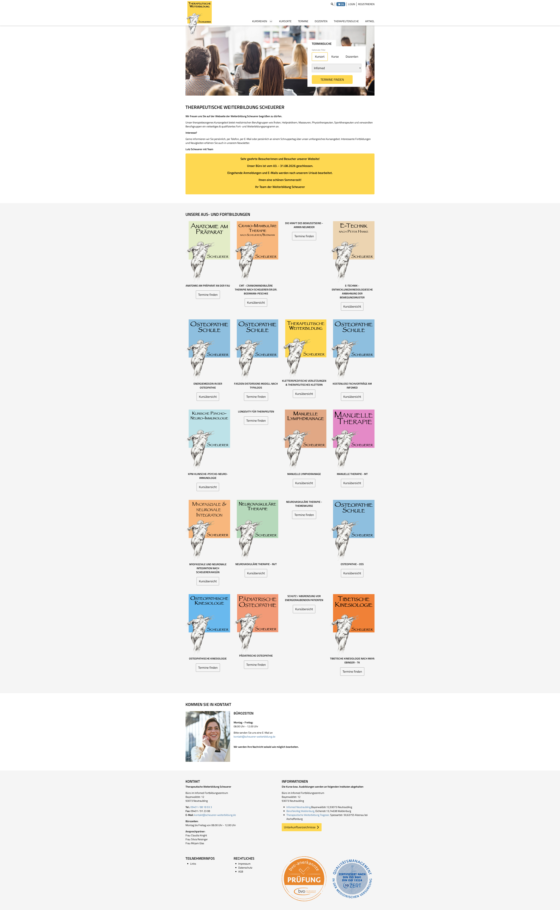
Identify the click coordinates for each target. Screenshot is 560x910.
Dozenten (321, 21)
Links (193, 864)
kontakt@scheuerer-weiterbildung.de (254, 737)
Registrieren (366, 4)
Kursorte (285, 21)
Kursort (319, 56)
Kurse (335, 56)
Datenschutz (245, 868)
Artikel (369, 21)
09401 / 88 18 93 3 (201, 807)
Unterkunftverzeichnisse (300, 827)
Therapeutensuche (346, 21)
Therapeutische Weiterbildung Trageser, (308, 815)
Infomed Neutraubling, (298, 807)
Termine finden (332, 79)
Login (351, 4)
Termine (303, 21)
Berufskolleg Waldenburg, (300, 811)
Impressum (244, 864)
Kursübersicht (256, 302)
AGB (240, 872)
